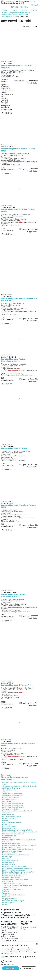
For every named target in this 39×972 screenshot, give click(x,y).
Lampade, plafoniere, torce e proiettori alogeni (19, 845)
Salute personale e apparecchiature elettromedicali (15, 880)
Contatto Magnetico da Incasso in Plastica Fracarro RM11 (19, 299)
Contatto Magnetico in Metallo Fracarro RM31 (18, 744)
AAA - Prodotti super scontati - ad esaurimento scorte (19, 783)
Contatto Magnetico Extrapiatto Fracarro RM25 (18, 506)
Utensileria (6, 897)
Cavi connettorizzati (9, 799)
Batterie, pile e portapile (10, 797)
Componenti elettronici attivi (12, 805)
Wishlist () (34, 5)
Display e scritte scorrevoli (11, 817)
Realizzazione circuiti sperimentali (14, 866)
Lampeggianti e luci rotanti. (12, 847)
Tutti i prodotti (6, 775)
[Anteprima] (20, 58)
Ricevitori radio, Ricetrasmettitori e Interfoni (18, 872)
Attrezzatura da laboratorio (12, 794)
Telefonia (5, 891)
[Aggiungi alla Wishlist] (19, 58)
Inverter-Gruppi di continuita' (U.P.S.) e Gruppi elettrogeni (18, 840)
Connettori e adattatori (10, 809)
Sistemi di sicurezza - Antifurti (12, 883)
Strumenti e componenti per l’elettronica (14, 778)
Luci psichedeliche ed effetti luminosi (15, 855)
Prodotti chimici (8, 862)
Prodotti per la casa (9, 864)
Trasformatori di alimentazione (13, 895)
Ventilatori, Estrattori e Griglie (13, 901)
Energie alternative (9, 826)
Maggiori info (32, 83)
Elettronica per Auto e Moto (12, 822)
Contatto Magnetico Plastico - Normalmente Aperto (13, 360)
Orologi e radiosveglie (10, 860)
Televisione (6, 893)
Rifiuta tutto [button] (28, 968)
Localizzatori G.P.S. (9, 853)
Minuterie (5, 859)
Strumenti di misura (9, 887)
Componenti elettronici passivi (13, 807)
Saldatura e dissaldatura (11, 878)
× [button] (37, 944)
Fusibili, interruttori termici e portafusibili (17, 830)
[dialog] (19, 957)
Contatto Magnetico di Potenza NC (15, 685)
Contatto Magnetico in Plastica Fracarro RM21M (18, 210)
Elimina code (6, 824)
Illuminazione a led (9, 836)
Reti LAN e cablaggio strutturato (13, 870)
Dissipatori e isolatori (10, 818)
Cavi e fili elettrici (8, 801)
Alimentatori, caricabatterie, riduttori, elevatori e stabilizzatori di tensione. (19, 787)
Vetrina (4, 904)
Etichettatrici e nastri (9, 828)
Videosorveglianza (8, 902)
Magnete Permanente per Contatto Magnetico (16, 66)
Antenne (5, 792)
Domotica (5, 820)
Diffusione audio (8, 815)
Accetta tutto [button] (11, 968)
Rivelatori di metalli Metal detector (14, 874)
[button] (19, 965)
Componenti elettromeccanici (12, 803)
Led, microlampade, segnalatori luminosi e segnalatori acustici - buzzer (17, 850)
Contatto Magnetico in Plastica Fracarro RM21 (18, 150)
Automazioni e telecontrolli (12, 796)
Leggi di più (9, 954)
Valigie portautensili (9, 899)
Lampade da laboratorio (11, 843)
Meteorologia (7, 857)
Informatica (6, 838)
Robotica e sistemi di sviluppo (12, 876)
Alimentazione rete (9, 790)
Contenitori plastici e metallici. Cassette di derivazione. (17, 812)
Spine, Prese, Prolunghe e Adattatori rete (17, 885)
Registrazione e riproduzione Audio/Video (17, 868)
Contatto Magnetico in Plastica (14, 448)
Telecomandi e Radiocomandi (12, 889)
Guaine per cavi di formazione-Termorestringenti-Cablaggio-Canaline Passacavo (20, 833)
